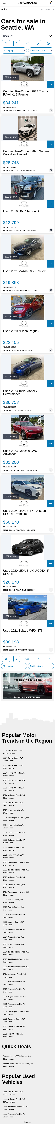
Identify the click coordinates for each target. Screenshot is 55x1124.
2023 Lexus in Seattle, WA (13, 811)
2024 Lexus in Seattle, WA (13, 826)
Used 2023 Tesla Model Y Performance (20, 392)
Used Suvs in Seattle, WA (13, 1093)
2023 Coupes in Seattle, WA (14, 1027)
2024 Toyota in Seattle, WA (14, 774)
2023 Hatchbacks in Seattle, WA (16, 871)
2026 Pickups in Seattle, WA (14, 1005)
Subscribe (50, 9)
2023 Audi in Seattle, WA (13, 901)
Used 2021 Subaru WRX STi (22, 630)
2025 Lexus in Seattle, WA (13, 856)
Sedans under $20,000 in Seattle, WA (18, 1065)
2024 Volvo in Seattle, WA (13, 938)
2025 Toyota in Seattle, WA (14, 781)
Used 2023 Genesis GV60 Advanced (20, 452)
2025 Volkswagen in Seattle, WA (16, 819)
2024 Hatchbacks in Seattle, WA (16, 953)
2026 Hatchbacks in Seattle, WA (16, 968)
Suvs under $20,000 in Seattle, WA (17, 1057)
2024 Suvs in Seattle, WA (13, 759)
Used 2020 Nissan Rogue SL (22, 331)
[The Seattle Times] (27, 3)
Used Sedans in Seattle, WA (14, 1100)
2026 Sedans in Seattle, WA (14, 930)
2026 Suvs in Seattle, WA (13, 804)
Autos (4, 9)
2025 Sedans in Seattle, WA (14, 841)
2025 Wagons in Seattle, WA (14, 998)
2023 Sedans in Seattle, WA (14, 878)
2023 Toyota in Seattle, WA (14, 834)
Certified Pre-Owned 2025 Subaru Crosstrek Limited (26, 153)
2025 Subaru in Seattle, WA (14, 848)
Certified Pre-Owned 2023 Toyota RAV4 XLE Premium (25, 93)
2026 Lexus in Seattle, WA (13, 945)
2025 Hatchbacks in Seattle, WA (16, 960)
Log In (42, 9)
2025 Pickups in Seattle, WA (14, 990)
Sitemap (27, 1122)
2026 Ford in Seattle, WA (13, 1035)
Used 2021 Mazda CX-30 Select (24, 271)
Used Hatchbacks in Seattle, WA (16, 1108)
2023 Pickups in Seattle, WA (14, 983)
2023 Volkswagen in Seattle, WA (16, 863)
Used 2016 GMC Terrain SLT (22, 211)
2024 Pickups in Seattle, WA (14, 916)
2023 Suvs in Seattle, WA (13, 766)
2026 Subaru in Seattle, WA (14, 1020)
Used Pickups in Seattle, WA (14, 1115)
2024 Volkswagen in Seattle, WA (16, 893)
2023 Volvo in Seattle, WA (13, 908)
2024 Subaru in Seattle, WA (14, 886)
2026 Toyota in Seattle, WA (14, 789)
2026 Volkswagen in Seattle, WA (16, 1012)
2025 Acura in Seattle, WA (13, 923)
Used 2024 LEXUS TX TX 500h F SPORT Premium (26, 512)
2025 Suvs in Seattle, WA (13, 752)
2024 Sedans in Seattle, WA (14, 796)
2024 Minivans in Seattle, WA (14, 975)
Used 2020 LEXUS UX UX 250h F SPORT (26, 572)
